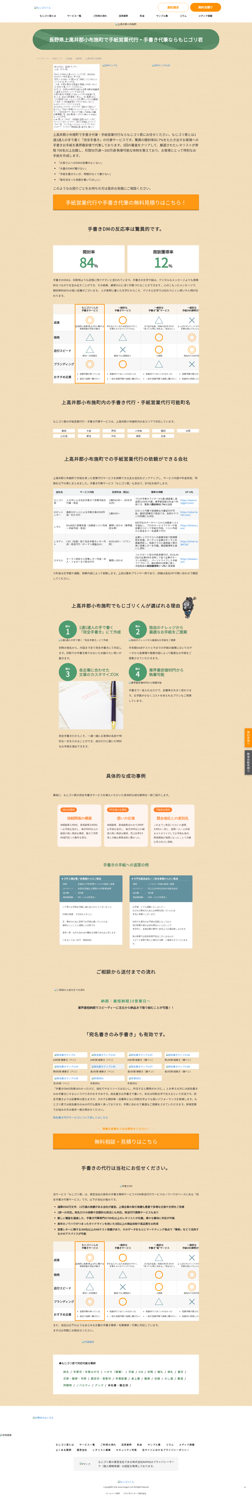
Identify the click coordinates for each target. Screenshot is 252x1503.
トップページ (43, 58)
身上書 (135, 1378)
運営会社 (82, 1450)
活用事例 (123, 15)
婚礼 (160, 1372)
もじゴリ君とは (48, 15)
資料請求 (173, 7)
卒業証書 (121, 1378)
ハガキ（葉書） (114, 1372)
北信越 (69, 58)
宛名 (66, 1372)
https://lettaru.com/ (189, 527)
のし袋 (168, 1378)
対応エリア (57, 58)
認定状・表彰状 (101, 1378)
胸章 (147, 1378)
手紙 (131, 1372)
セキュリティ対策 (126, 1450)
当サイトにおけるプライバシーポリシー (165, 1450)
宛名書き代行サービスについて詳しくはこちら (80, 1117)
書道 (180, 1378)
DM (141, 1372)
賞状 (180, 1372)
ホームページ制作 (126, 1493)
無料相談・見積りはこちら (126, 1141)
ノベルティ (83, 1385)
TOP (245, 1487)
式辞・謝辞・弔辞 (75, 1378)
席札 (170, 1372)
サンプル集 (162, 15)
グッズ (99, 1385)
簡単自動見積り (248, 762)
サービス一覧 (74, 15)
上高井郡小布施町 (93, 58)
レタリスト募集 (101, 1450)
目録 (157, 1378)
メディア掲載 (205, 15)
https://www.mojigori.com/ (188, 501)
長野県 (79, 58)
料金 (142, 15)
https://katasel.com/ (189, 560)
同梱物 (67, 1385)
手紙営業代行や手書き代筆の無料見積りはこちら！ (126, 202)
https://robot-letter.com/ (189, 513)
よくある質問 (63, 1450)
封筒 (150, 1372)
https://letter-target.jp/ (189, 543)
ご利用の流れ (100, 15)
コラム (183, 15)
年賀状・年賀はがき (86, 1372)
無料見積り (205, 7)
